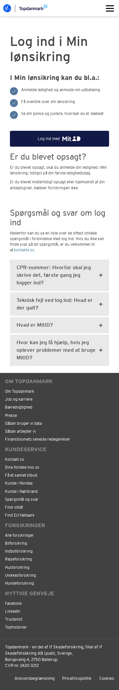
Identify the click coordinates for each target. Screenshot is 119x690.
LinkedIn (12, 611)
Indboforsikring (19, 551)
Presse (11, 415)
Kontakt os (14, 459)
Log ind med (49, 138)
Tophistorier (16, 627)
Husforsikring (17, 567)
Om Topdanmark (19, 391)
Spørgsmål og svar (21, 499)
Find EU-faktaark (19, 515)
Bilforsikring (16, 543)
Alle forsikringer (19, 535)
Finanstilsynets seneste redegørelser (37, 439)
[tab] (59, 275)
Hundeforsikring (19, 583)
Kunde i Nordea (18, 483)
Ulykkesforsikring (20, 575)
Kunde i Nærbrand (21, 491)
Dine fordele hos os (22, 467)
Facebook (13, 603)
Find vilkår (14, 507)
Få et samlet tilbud (21, 475)
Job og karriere (18, 399)
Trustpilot (13, 619)
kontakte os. (24, 250)
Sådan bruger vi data (23, 423)
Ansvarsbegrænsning (35, 678)
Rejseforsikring (18, 559)
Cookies (106, 678)
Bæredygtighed (18, 407)
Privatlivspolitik (77, 678)
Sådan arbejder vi (20, 431)
